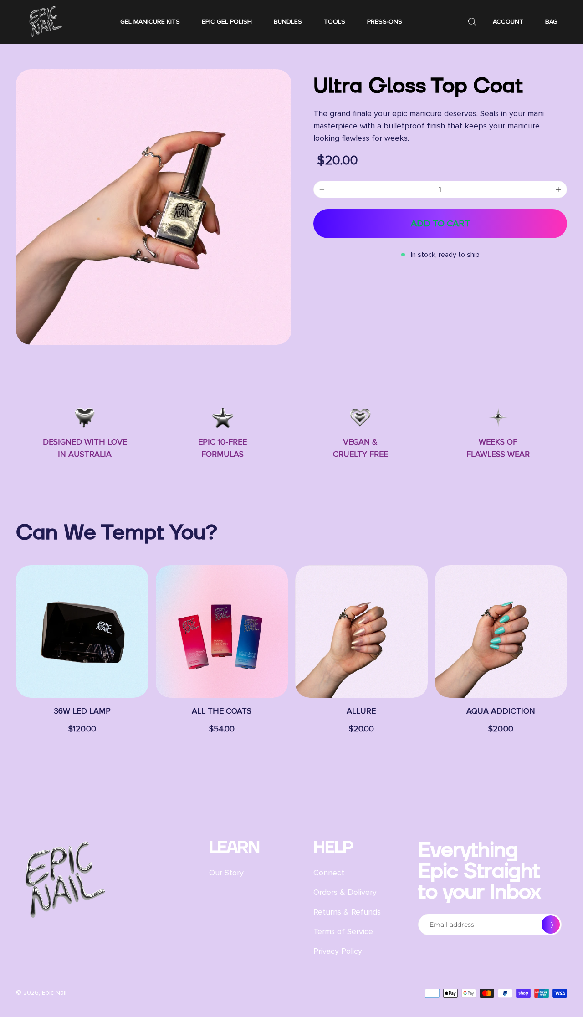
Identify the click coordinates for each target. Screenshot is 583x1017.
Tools (334, 22)
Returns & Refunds (347, 912)
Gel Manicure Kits (150, 22)
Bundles (288, 22)
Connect (328, 873)
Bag (551, 22)
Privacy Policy (337, 951)
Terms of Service (343, 931)
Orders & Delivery (345, 892)
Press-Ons (384, 22)
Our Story (226, 873)
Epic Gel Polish (227, 22)
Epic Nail (54, 993)
